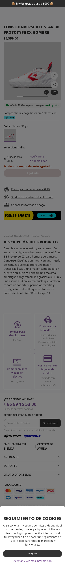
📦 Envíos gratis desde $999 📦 (32, 4)
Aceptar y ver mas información (33, 561)
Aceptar (32, 553)
